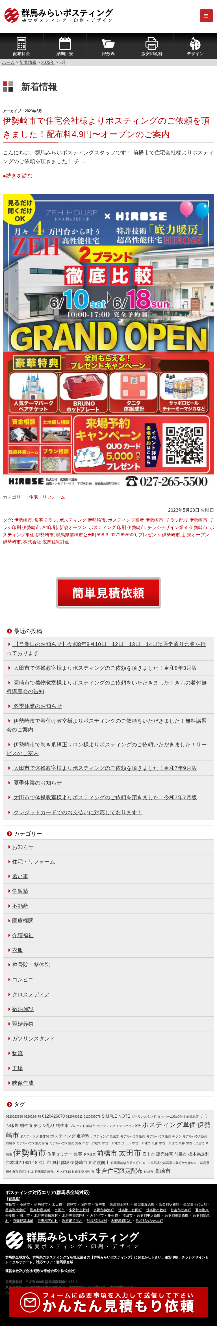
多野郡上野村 (79, 1210)
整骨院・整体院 (31, 965)
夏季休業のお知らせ (38, 782)
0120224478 (32, 1116)
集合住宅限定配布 (119, 1170)
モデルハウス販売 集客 (65, 1143)
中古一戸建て (92, 1143)
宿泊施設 (23, 1009)
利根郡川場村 (97, 1221)
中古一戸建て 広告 (145, 1143)
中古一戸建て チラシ (116, 1143)
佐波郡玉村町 (120, 1204)
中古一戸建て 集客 (172, 1143)
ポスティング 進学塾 (69, 1136)
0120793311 (74, 1116)
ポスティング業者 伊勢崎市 (135, 520)
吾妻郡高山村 (48, 1221)
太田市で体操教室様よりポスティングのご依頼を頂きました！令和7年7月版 (105, 797)
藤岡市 (86, 1204)
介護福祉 (23, 935)
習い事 (20, 876)
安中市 (148, 1154)
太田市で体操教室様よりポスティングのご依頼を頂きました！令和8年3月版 (105, 668)
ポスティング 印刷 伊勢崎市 (117, 527)
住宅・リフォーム (47, 497)
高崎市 (163, 1171)
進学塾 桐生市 (84, 1171)
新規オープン (72, 527)
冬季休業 (89, 1154)
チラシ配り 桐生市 (51, 1125)
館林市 (148, 1171)
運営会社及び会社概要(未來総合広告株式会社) (40, 1271)
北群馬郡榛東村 (46, 1215)
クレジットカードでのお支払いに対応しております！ (78, 812)
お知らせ (23, 847)
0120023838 (14, 1116)
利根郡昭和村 (121, 1221)
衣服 (17, 950)
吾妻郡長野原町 (176, 1215)
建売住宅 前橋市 (171, 1154)
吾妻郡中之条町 (148, 1215)
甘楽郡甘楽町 (181, 1210)
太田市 (129, 1153)
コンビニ (23, 979)
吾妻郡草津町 (23, 1221)
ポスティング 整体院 (34, 1136)
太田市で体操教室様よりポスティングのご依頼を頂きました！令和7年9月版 (105, 768)
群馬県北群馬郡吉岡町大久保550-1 (175, 1163)
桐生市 (113, 1215)
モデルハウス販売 (132, 1136)
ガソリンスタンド (33, 1038)
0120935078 (92, 1116)
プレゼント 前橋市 (83, 1126)
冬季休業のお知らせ (38, 706)
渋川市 (44, 1162)
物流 (17, 1053)
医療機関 (23, 920)
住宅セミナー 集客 (64, 1154)
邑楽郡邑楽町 (40, 1210)
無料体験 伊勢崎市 (69, 1162)
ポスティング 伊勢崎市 (82, 520)
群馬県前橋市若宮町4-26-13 (130, 1163)
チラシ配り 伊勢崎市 (186, 520)
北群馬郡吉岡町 (74, 1215)
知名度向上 (99, 1162)
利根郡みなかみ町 (149, 1221)
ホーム (8, 62)
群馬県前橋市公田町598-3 (82, 534)
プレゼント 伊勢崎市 (159, 534)
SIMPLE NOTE (116, 1116)
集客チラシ (45, 520)
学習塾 (20, 891)
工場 (17, 1068)
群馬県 (14, 1199)
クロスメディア (31, 994)
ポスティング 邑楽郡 (104, 1136)
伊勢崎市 (23, 520)
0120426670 (53, 1116)
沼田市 (127, 1215)
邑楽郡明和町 (169, 1204)
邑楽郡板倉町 (144, 1204)
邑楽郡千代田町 (195, 1204)
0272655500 (123, 534)
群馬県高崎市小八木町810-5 (54, 1171)
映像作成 (23, 1083)
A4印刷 (49, 527)
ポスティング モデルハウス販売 (119, 1126)
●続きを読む (18, 175)
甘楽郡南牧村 (156, 1210)
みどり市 (97, 1215)
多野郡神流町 (104, 1210)
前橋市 (107, 1153)
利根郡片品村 (72, 1221)
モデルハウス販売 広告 (32, 1143)
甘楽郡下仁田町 (130, 1210)
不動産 (20, 906)
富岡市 (60, 1210)
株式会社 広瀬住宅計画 (46, 541)
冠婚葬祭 (23, 1024)
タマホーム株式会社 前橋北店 (178, 1116)
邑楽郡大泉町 (15, 1210)
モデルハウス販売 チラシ (163, 1136)
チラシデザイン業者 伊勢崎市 (177, 527)
